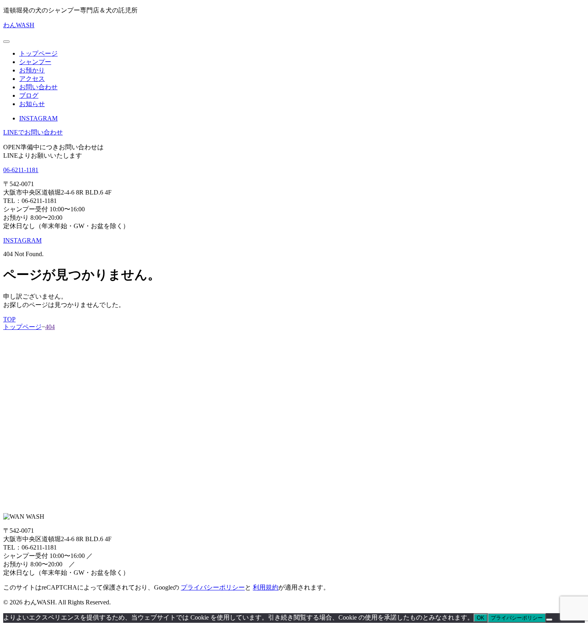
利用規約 (265, 587)
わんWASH (18, 25)
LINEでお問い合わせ (33, 132)
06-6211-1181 (20, 170)
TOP (9, 319)
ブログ (28, 95)
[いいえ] (549, 619)
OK (480, 618)
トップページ (38, 53)
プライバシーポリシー (213, 587)
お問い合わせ (38, 87)
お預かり (32, 70)
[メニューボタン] (6, 41)
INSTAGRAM (38, 118)
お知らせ (32, 103)
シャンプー (35, 61)
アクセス (32, 78)
